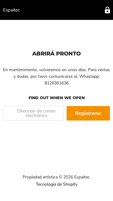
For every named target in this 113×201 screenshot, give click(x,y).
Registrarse (88, 113)
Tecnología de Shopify (56, 184)
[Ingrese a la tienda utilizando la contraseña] (107, 10)
